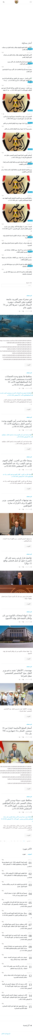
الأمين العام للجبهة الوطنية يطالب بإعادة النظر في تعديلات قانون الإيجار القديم (17, 56)
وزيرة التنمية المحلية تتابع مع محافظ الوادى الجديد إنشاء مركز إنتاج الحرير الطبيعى (16, 171)
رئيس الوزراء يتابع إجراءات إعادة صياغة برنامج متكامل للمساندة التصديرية (18, 976)
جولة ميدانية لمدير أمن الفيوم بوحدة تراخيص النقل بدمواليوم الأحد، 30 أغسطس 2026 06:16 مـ (17, 424)
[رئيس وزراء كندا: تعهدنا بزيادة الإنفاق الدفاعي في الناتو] (16, 123)
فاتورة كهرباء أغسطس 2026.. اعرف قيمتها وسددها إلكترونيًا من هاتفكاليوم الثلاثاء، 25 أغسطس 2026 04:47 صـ (17, 864)
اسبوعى (30, 854)
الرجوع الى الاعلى (5, 1033)
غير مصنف (29, 295)
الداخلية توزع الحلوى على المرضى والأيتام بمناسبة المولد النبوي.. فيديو (17, 885)
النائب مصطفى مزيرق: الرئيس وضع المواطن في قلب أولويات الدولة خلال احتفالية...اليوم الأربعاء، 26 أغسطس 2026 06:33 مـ (17, 926)
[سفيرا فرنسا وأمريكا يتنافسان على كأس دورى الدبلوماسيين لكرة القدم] (16, 63)
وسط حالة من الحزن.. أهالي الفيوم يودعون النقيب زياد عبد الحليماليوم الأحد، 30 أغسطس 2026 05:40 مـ (17, 463)
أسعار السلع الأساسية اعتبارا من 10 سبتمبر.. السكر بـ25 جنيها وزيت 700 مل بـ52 (17, 731)
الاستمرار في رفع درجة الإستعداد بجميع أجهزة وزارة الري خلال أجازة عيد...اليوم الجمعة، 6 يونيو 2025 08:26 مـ (17, 117)
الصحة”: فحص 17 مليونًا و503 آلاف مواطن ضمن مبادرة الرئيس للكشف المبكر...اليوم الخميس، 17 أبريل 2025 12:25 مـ (17, 229)
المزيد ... (28, 364)
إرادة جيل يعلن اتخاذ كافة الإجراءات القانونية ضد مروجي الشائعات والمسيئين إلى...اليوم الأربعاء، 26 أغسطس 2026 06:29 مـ (17, 904)
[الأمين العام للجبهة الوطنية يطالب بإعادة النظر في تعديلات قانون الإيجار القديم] (16, 48)
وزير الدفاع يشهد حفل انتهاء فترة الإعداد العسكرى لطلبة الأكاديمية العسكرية (17, 1007)
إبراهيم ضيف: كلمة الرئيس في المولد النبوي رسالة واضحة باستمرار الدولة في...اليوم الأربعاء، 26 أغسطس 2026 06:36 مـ (17, 937)
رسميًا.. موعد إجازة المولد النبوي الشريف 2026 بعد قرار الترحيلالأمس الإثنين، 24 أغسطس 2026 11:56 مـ (17, 915)
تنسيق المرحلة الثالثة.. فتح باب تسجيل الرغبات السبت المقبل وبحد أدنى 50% (18, 894)
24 (4, 841)
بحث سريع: (29, 282)
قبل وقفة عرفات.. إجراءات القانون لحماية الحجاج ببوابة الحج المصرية (17, 244)
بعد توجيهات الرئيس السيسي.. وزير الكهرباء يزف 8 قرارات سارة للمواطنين (17, 503)
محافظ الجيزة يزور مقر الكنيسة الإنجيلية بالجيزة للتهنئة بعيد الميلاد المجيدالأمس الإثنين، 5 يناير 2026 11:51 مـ (17, 199)
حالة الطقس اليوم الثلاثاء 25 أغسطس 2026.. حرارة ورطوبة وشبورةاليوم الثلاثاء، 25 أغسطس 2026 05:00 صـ (17, 875)
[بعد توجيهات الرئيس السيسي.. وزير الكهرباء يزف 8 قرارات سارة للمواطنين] (16, 524)
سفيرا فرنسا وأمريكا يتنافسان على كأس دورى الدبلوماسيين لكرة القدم (17, 70)
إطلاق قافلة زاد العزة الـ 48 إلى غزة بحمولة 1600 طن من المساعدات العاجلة (18, 273)
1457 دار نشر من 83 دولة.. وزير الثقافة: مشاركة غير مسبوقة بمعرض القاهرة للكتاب (17, 258)
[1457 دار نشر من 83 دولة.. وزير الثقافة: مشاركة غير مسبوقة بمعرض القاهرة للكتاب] (16, 251)
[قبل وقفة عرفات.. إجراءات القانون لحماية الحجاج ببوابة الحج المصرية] (16, 237)
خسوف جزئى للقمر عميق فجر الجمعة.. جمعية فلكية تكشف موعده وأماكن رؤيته (18, 958)
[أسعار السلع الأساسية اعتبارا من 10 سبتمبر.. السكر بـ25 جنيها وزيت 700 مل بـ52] (16, 751)
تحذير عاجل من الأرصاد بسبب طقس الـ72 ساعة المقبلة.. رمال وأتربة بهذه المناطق (17, 967)
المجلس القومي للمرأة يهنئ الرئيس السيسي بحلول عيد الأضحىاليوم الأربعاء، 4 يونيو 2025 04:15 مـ (18, 156)
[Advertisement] (16, 21)
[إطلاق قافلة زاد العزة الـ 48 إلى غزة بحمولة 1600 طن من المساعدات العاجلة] (16, 265)
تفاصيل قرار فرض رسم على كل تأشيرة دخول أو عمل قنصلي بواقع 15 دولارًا (17, 561)
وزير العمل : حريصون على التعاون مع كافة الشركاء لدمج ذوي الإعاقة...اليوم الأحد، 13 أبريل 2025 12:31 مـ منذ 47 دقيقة (16, 89)
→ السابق (29, 841)
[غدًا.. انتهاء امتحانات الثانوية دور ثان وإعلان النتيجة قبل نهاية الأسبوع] (16, 636)
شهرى (24, 854)
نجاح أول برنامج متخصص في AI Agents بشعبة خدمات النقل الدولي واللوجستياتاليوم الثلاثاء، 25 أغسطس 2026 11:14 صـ (18, 948)
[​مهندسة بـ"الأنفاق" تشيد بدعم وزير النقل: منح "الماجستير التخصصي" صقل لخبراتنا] (16, 694)
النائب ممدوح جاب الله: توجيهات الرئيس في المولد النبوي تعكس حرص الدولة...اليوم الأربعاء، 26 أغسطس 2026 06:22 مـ (17, 986)
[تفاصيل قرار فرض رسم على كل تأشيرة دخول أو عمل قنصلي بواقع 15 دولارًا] (16, 581)
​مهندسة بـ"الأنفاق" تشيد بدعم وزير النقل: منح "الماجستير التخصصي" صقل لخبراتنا (17, 673)
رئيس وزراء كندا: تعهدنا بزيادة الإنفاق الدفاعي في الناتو (18, 129)
